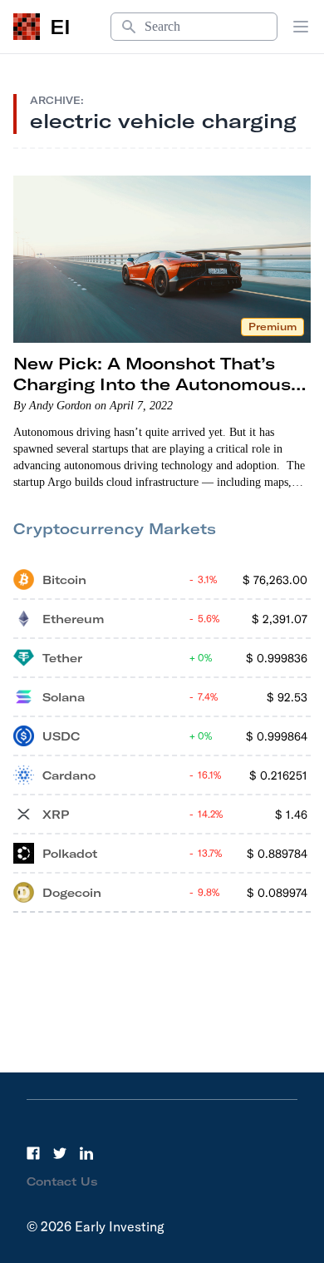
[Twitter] (59, 1153)
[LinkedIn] (86, 1153)
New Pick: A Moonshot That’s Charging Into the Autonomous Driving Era (152, 384)
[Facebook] (33, 1153)
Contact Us (62, 1181)
